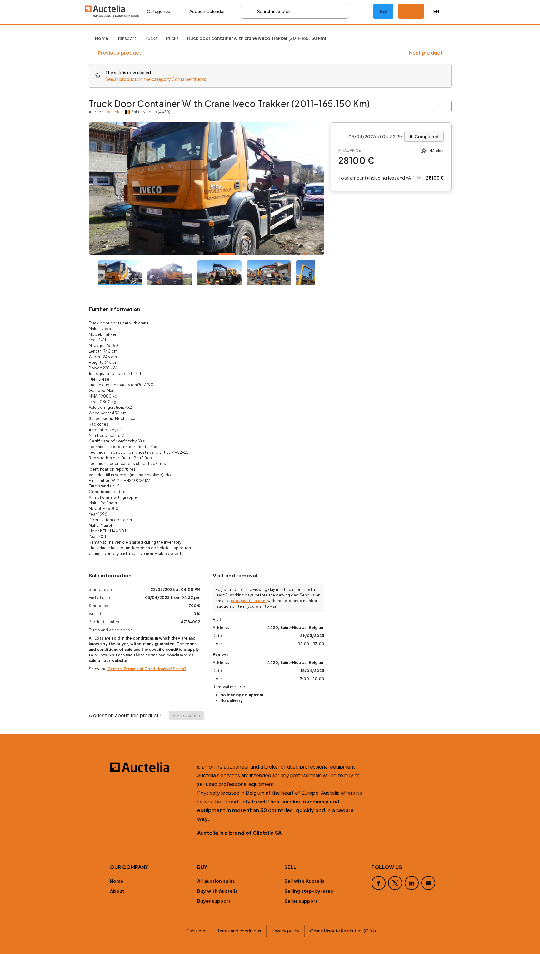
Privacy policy (285, 930)
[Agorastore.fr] (150, 767)
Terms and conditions (239, 930)
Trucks (151, 38)
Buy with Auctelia (217, 891)
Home (116, 881)
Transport (126, 38)
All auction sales (216, 881)
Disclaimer (196, 930)
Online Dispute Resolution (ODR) (343, 930)
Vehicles (115, 112)
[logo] (112, 11)
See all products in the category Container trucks (155, 79)
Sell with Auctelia (304, 881)
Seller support (301, 901)
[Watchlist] (360, 11)
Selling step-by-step (308, 891)
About (117, 891)
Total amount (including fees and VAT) (376, 177)
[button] (411, 11)
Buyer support (214, 901)
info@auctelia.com (249, 600)
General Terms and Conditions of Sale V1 (147, 668)
